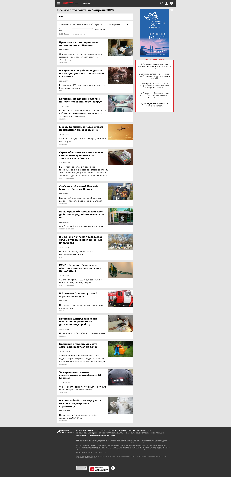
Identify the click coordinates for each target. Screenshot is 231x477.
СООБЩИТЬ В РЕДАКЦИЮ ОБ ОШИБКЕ (102, 435)
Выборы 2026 (81, 435)
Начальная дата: (63, 30)
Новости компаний (66, 178)
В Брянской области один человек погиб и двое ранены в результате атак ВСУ (154, 76)
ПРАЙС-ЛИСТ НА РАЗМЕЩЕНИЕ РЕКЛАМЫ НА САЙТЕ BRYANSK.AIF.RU (99, 433)
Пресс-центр (101, 430)
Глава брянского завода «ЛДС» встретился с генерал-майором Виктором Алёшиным (154, 86)
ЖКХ (60, 257)
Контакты (112, 430)
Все (61, 17)
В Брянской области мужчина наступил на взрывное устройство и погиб (154, 66)
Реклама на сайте (144, 430)
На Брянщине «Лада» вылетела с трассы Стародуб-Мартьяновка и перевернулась (154, 95)
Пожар (61, 310)
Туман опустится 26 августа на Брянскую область (154, 105)
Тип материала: (65, 25)
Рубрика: (98, 25)
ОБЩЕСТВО (63, 62)
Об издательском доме (85, 430)
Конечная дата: (101, 29)
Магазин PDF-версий (127, 430)
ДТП (60, 91)
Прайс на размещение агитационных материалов (145, 433)
